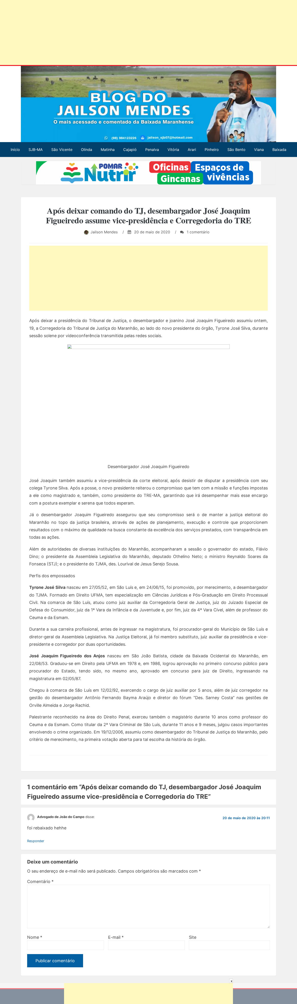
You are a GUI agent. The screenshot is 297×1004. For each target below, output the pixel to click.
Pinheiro (212, 149)
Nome (34, 937)
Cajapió (130, 149)
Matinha (108, 149)
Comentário (40, 881)
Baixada (279, 149)
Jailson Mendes (104, 232)
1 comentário (198, 232)
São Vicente (61, 149)
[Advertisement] (141, 33)
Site (192, 937)
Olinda (86, 149)
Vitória (173, 149)
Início (15, 149)
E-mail (116, 937)
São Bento (236, 149)
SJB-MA (36, 149)
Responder (35, 841)
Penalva (152, 149)
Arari (192, 149)
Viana (259, 149)
